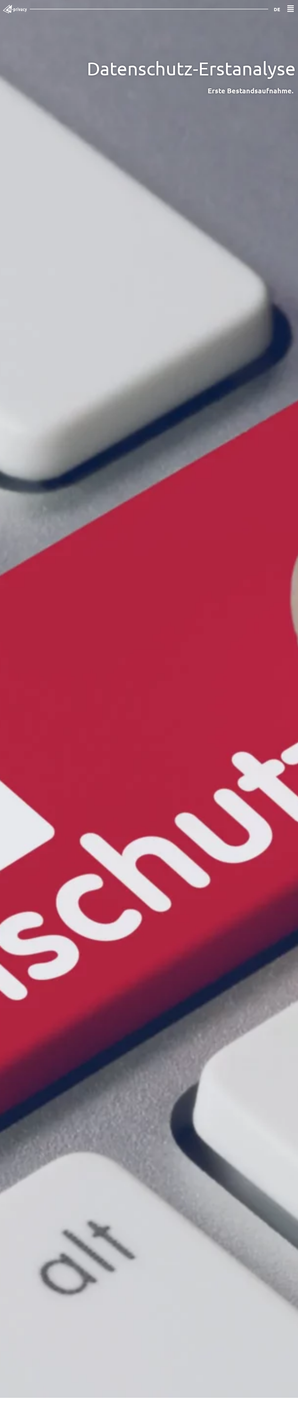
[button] (290, 9)
